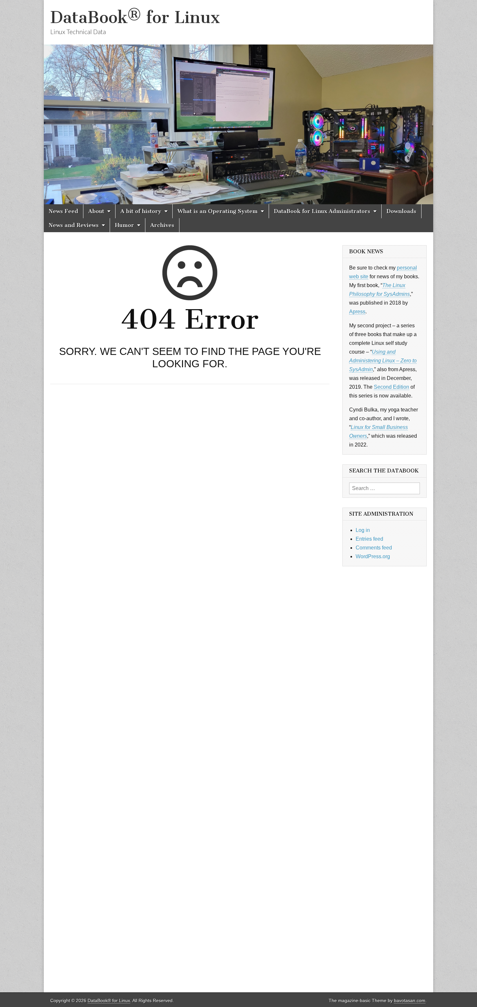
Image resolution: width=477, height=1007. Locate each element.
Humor (124, 225)
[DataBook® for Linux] (238, 102)
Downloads (401, 211)
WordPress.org (373, 556)
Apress (357, 311)
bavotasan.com (409, 1000)
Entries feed (369, 539)
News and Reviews (74, 225)
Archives (162, 225)
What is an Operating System (217, 211)
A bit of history (140, 211)
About (96, 211)
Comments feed (374, 547)
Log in (363, 530)
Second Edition (391, 387)
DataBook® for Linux (135, 17)
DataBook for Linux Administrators (322, 211)
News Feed (63, 211)
